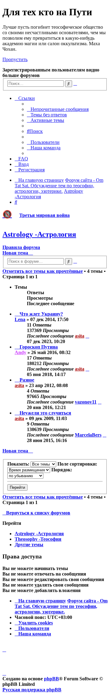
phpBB (51, 678)
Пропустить (15, 59)
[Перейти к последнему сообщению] (87, 335)
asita (79, 335)
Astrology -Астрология (39, 234)
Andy (20, 352)
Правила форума (21, 247)
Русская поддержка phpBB (31, 689)
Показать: (19, 463)
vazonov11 (86, 401)
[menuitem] (58, 109)
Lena (20, 319)
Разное (27, 379)
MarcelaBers (88, 434)
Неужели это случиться (45, 412)
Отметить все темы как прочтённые (42, 271)
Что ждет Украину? (41, 313)
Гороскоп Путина (39, 346)
